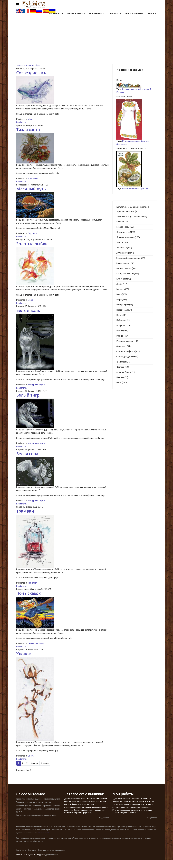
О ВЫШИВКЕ (113, 13)
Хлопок (23, 653)
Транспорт (32, 583)
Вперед (34, 763)
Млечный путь (31, 189)
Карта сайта (21, 850)
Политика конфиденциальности (51, 850)
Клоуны (120, 92)
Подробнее (104, 818)
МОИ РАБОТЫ (95, 13)
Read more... (21, 122)
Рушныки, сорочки (131, 141)
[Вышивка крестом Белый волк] (62, 342)
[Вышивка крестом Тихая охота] (62, 148)
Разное (132, 188)
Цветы (31, 756)
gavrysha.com (52, 855)
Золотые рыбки (32, 243)
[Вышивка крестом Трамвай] (62, 541)
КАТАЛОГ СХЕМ (56, 13)
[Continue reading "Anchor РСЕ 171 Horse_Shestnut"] (134, 169)
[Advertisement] (86, 32)
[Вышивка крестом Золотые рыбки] (62, 266)
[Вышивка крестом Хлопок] (62, 699)
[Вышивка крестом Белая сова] (62, 471)
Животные (33, 178)
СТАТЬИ (150, 13)
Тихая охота (28, 129)
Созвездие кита (32, 72)
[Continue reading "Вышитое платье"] (134, 119)
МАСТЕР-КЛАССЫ (75, 13)
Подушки (32, 233)
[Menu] (17, 4)
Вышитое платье (124, 96)
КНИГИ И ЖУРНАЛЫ (134, 13)
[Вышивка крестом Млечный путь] (62, 205)
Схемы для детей (36, 643)
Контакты (32, 850)
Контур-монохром (36, 385)
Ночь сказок (28, 593)
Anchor (125, 188)
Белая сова (27, 453)
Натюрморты (142, 188)
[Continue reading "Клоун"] (134, 85)
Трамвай (25, 511)
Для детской (145, 89)
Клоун (119, 80)
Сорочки (145, 141)
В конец (45, 763)
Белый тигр (28, 395)
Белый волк (28, 310)
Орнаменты (121, 144)
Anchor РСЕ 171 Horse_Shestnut (131, 148)
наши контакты (44, 833)
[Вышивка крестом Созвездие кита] (62, 90)
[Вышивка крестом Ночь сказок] (62, 612)
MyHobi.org (28, 841)
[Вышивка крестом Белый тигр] (62, 413)
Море (30, 119)
